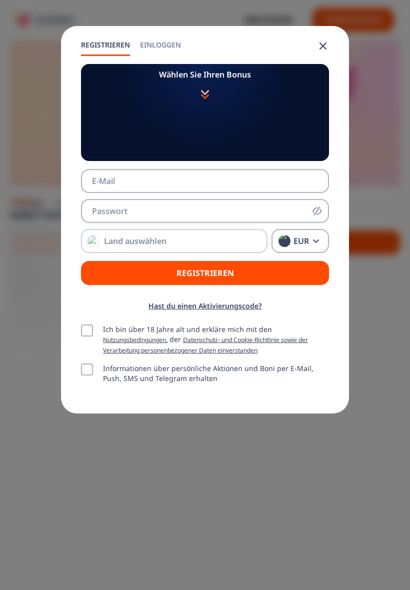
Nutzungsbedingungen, (135, 340)
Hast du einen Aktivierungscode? (205, 305)
